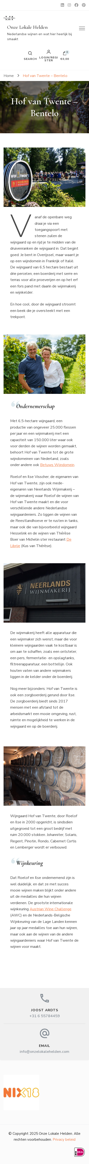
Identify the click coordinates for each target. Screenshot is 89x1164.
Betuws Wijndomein (57, 465)
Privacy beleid (64, 1139)
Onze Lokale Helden (27, 27)
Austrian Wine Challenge (50, 909)
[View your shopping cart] (64, 54)
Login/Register (48, 59)
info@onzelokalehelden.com (44, 1051)
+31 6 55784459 (44, 1016)
